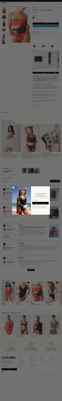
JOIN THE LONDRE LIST (40, 203)
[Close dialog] (13, 187)
